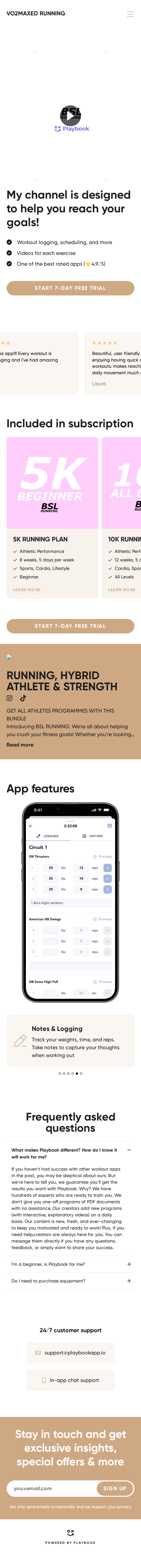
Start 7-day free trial (70, 288)
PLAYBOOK (85, 1543)
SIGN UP (115, 1488)
